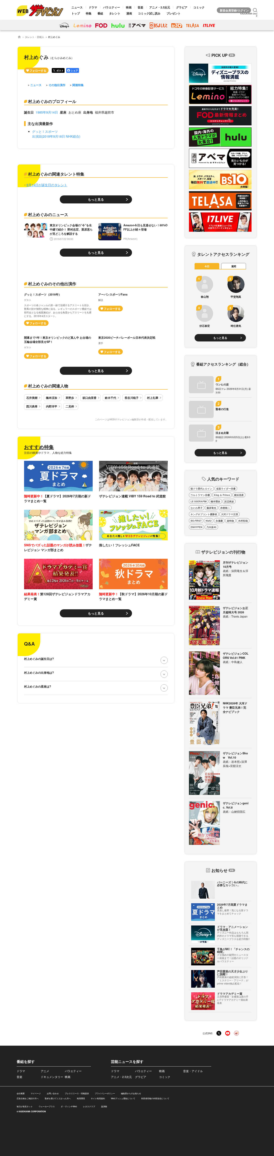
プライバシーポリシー (105, 1093)
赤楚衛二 (225, 508)
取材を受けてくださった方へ (58, 1098)
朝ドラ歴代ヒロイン (201, 488)
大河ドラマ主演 (229, 514)
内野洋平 (51, 406)
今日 (207, 266)
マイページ (36, 1093)
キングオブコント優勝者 (204, 514)
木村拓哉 (243, 520)
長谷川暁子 (132, 398)
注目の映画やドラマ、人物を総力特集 (48, 453)
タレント (114, 13)
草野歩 (70, 398)
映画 (129, 7)
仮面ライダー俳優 (225, 488)
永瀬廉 (219, 520)
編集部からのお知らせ (131, 1093)
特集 (88, 13)
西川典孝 (32, 406)
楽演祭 (104, 1106)
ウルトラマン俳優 (200, 495)
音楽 (140, 7)
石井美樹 (32, 398)
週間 (233, 266)
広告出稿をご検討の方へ (28, 1098)
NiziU (209, 520)
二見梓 (70, 406)
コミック (199, 7)
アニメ (45, 1071)
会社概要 (21, 1093)
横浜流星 (239, 495)
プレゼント (173, 13)
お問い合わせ (53, 1093)
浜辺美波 (229, 501)
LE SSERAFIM (199, 501)
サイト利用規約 (98, 1098)
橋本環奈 (215, 501)
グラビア (181, 7)
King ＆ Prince (222, 495)
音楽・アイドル (193, 1071)
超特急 (230, 520)
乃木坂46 (211, 527)
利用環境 (81, 1098)
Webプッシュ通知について (123, 1098)
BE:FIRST (196, 520)
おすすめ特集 (39, 446)
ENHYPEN (196, 527)
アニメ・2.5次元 (159, 7)
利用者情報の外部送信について (155, 1098)
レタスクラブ (89, 1106)
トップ (75, 13)
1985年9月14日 (47, 112)
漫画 (129, 13)
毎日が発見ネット (25, 1106)
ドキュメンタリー (52, 1076)
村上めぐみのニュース (48, 214)
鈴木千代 (110, 398)
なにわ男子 (197, 508)
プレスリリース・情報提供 (77, 1093)
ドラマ (93, 7)
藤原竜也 (211, 508)
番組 (100, 13)
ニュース (77, 7)
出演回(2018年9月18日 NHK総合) (56, 136)
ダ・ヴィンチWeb (69, 1106)
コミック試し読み (149, 13)
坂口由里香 (89, 398)
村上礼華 (152, 398)
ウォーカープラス (47, 1106)
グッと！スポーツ (45, 131)
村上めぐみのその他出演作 (52, 283)
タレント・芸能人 (34, 37)
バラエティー (111, 7)
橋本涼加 (51, 398)
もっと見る (96, 199)
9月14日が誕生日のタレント (46, 185)
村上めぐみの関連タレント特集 (56, 174)
